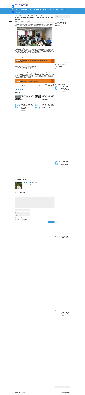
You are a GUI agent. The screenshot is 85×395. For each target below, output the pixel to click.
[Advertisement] (62, 46)
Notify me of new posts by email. (21, 219)
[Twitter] (13, 8)
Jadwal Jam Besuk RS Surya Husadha (65, 238)
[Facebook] (13, 6)
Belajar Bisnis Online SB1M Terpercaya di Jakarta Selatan (27, 97)
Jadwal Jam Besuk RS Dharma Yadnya (65, 88)
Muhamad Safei (27, 21)
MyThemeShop (67, 392)
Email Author (34, 182)
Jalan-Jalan (18, 12)
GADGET (62, 9)
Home (17, 9)
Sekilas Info (45, 9)
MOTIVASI (52, 9)
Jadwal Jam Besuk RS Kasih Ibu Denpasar (65, 163)
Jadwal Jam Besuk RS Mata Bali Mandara (65, 312)
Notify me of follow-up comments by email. (23, 217)
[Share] (13, 12)
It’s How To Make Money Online (25, 9)
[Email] (13, 10)
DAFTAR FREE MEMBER (37, 9)
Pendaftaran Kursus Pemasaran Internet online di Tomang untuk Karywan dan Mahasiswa (27, 106)
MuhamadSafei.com (18, 392)
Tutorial (57, 9)
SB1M (20, 15)
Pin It (10, 25)
